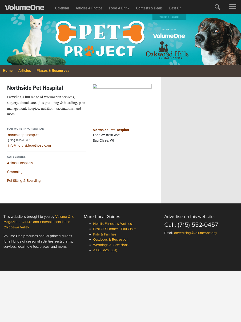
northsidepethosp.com (25, 135)
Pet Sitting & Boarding (24, 180)
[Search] (217, 7)
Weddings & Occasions (111, 245)
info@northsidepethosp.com (29, 145)
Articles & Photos (89, 8)
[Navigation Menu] (233, 7)
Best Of (175, 8)
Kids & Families (104, 234)
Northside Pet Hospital (111, 130)
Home (8, 71)
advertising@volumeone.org (195, 233)
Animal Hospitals (20, 163)
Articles (24, 71)
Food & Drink (119, 8)
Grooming (15, 172)
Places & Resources (52, 71)
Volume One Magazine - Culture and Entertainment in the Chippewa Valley (39, 222)
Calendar (62, 8)
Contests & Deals (149, 8)
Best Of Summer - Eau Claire (115, 229)
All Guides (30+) (105, 250)
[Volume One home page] (28, 8)
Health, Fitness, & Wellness (113, 224)
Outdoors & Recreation (110, 239)
